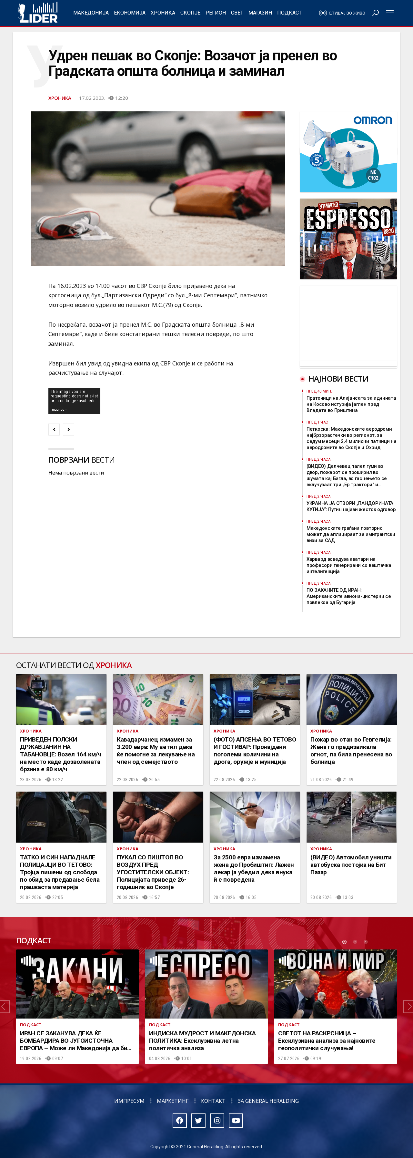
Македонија (91, 13)
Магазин (260, 13)
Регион (216, 13)
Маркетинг (173, 1100)
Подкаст (289, 13)
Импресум (129, 1100)
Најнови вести (338, 378)
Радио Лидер (37, 13)
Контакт (213, 1100)
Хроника (163, 13)
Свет (237, 13)
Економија (130, 13)
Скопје (190, 13)
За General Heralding (268, 1100)
